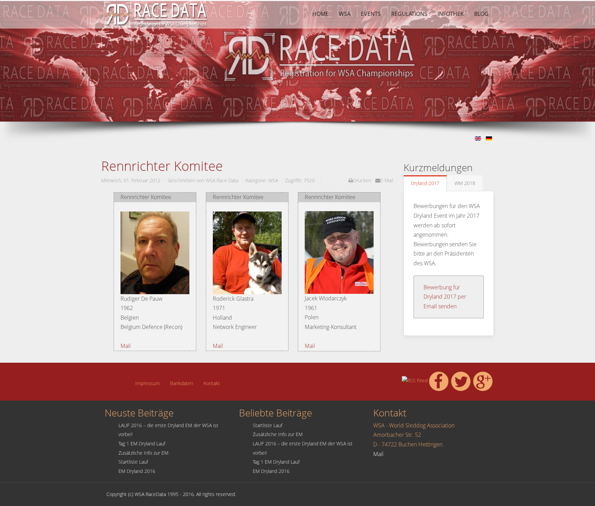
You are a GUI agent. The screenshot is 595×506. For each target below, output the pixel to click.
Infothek (451, 14)
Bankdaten (181, 383)
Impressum (147, 383)
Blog (481, 14)
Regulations (409, 14)
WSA (345, 14)
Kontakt (211, 383)
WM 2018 (465, 183)
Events (371, 14)
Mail (126, 346)
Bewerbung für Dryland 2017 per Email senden (445, 296)
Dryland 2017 (425, 183)
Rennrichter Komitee (162, 166)
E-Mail (386, 180)
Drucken (362, 180)
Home (320, 14)
